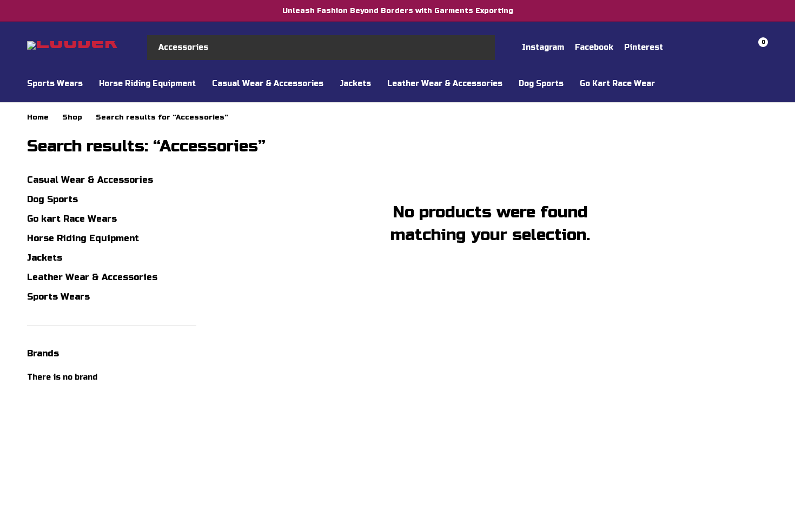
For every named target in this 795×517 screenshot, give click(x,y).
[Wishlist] (729, 47)
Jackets (44, 258)
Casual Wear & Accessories (90, 180)
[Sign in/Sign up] (701, 47)
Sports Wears (58, 296)
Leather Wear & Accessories (92, 277)
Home (38, 117)
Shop (72, 117)
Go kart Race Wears (72, 219)
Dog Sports (52, 199)
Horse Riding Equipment (83, 238)
